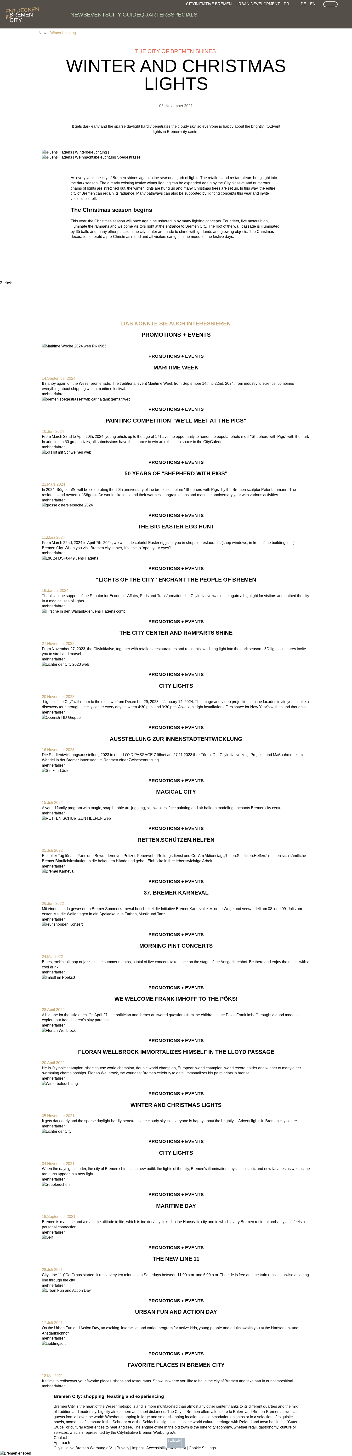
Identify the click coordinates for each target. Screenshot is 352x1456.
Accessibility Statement (166, 1448)
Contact (60, 1438)
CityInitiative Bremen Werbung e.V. (83, 1448)
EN (313, 4)
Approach (62, 1443)
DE (303, 4)
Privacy (123, 1448)
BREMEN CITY (21, 14)
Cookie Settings (202, 1448)
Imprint (138, 1448)
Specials (184, 14)
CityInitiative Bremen (209, 4)
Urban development (258, 4)
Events (98, 14)
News (78, 14)
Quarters (155, 14)
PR (286, 4)
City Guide (124, 14)
